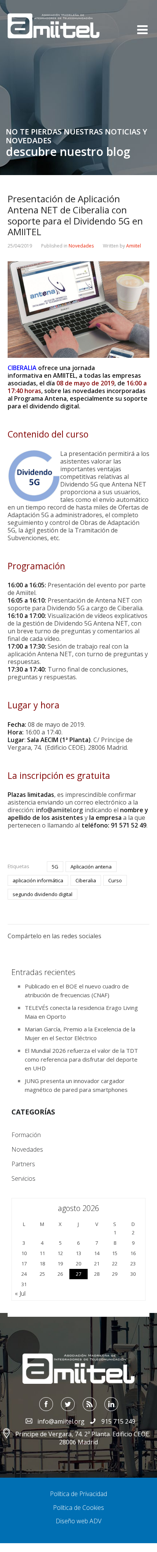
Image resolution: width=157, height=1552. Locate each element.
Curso (115, 880)
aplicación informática (38, 880)
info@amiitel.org (59, 810)
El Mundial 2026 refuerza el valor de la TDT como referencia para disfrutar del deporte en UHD (81, 1059)
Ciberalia (85, 880)
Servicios (23, 1178)
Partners (23, 1164)
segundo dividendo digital (42, 894)
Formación (26, 1135)
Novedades (81, 246)
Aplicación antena (91, 866)
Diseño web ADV (78, 1521)
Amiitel (133, 246)
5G (55, 866)
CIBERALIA (22, 368)
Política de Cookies (78, 1507)
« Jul (20, 1293)
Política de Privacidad (78, 1494)
